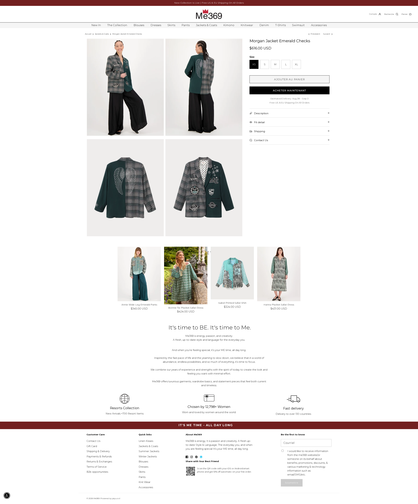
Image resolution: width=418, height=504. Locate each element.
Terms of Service (97, 466)
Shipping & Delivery (98, 451)
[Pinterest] (196, 457)
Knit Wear (144, 482)
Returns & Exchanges (99, 461)
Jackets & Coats (206, 25)
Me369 (97, 498)
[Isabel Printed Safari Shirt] (232, 273)
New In (96, 25)
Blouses (139, 25)
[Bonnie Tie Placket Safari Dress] (185, 275)
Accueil (88, 34)
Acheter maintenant (289, 90)
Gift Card (92, 446)
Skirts (171, 25)
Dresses (156, 25)
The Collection (117, 25)
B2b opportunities (97, 471)
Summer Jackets (149, 451)
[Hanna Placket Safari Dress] (278, 274)
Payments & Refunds (99, 456)
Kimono (228, 25)
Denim (264, 25)
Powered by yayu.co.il (110, 498)
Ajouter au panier (289, 79)
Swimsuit (298, 25)
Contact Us (93, 440)
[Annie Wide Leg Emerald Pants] (139, 274)
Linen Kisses (146, 440)
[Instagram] (191, 457)
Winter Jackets (148, 456)
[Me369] (209, 14)
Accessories (319, 25)
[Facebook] (187, 457)
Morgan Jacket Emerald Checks (127, 34)
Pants (186, 25)
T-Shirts (280, 25)
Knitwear (247, 25)
